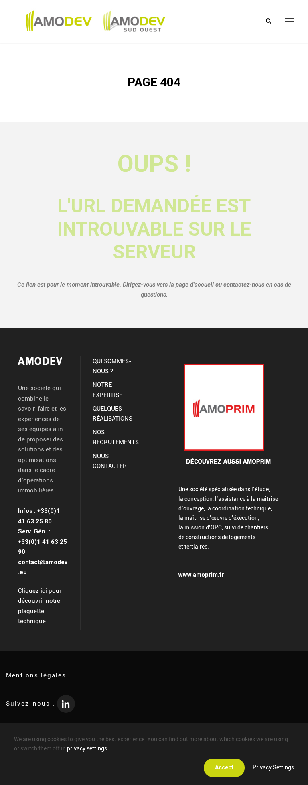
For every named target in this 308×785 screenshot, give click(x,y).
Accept (224, 767)
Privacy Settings (273, 767)
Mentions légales (36, 675)
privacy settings (87, 748)
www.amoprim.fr (201, 574)
